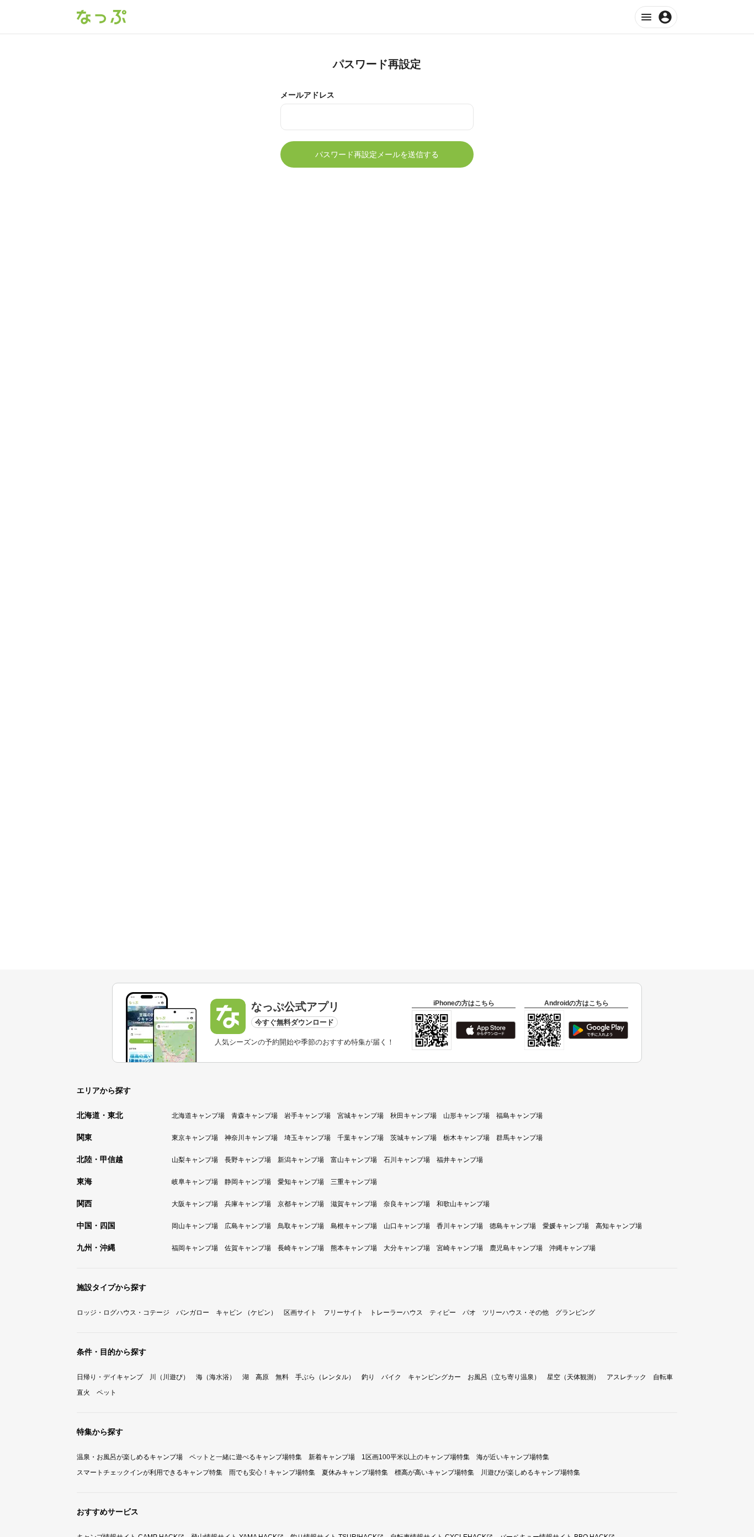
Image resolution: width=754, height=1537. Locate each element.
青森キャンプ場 (254, 1116)
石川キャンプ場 (407, 1160)
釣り (368, 1377)
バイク (391, 1377)
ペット (106, 1392)
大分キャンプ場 (407, 1248)
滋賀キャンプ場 (354, 1204)
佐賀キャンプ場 (248, 1248)
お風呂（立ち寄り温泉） (504, 1377)
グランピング (575, 1312)
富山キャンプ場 (354, 1160)
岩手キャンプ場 (307, 1116)
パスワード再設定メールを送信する (377, 154)
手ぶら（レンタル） (325, 1377)
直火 (83, 1392)
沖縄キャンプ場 (572, 1248)
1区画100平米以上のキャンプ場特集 (416, 1457)
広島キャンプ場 (248, 1226)
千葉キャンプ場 (360, 1138)
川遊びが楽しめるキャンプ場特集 (530, 1472)
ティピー (442, 1312)
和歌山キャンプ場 (463, 1204)
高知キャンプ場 (619, 1226)
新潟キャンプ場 (301, 1160)
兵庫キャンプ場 (248, 1204)
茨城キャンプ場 (413, 1138)
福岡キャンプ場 (195, 1248)
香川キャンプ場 (460, 1226)
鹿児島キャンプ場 (516, 1248)
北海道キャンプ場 (198, 1116)
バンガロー (192, 1312)
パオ (469, 1312)
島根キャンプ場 (354, 1226)
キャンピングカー (434, 1377)
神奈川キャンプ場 (251, 1138)
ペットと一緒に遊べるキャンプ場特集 (245, 1457)
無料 (282, 1377)
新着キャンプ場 (332, 1457)
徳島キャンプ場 (513, 1226)
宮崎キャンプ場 (460, 1248)
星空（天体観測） (573, 1377)
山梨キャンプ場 (195, 1160)
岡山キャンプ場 (195, 1226)
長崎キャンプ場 (301, 1248)
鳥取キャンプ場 (301, 1226)
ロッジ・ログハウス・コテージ (123, 1312)
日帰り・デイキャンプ (110, 1377)
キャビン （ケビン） (246, 1312)
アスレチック (626, 1377)
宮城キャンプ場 (360, 1116)
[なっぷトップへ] (101, 17)
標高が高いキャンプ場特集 (434, 1472)
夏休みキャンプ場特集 (355, 1472)
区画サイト (300, 1312)
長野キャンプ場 (248, 1160)
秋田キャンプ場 (413, 1116)
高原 (262, 1377)
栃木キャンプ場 (466, 1138)
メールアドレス (307, 94)
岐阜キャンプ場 (195, 1182)
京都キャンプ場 (301, 1204)
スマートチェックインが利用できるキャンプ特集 (149, 1472)
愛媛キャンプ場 (566, 1226)
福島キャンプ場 (519, 1116)
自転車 (663, 1377)
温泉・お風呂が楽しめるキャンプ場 (130, 1457)
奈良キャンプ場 (407, 1204)
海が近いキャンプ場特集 (512, 1457)
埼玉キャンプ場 (307, 1138)
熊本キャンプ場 (354, 1248)
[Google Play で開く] (598, 1030)
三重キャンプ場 (354, 1182)
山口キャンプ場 (407, 1226)
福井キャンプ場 (460, 1160)
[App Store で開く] (486, 1030)
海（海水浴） (216, 1377)
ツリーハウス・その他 (515, 1312)
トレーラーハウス (396, 1312)
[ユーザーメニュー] (656, 17)
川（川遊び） (169, 1377)
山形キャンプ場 (466, 1116)
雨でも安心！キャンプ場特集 (272, 1472)
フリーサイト (343, 1312)
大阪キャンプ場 (195, 1204)
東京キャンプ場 (195, 1138)
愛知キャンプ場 (301, 1182)
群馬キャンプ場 (519, 1138)
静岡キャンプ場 (248, 1182)
